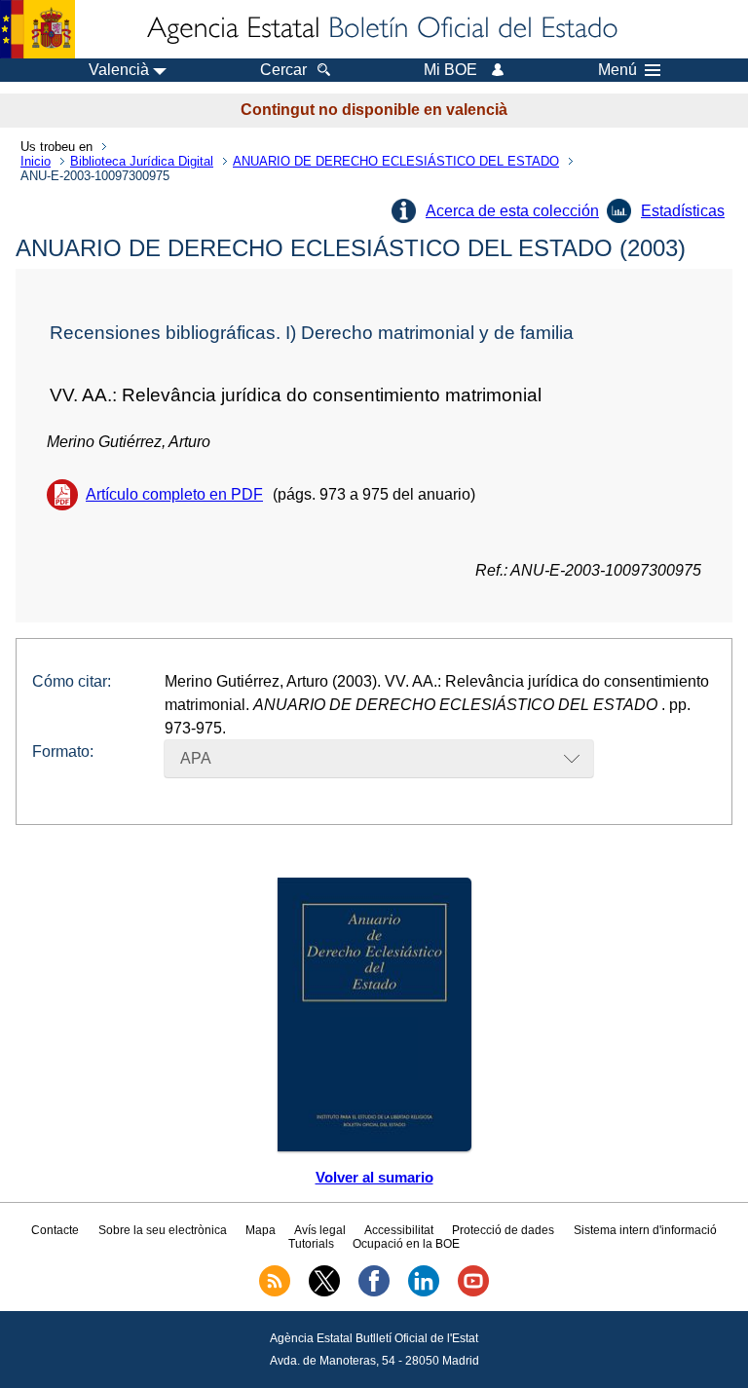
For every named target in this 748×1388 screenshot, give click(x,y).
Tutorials (311, 1244)
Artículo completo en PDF (174, 494)
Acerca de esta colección (512, 211)
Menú (617, 70)
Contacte (55, 1230)
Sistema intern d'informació (645, 1230)
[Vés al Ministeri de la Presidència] (37, 29)
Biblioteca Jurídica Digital (141, 161)
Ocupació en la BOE (406, 1244)
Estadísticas (683, 211)
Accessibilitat (398, 1230)
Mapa (260, 1230)
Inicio (35, 161)
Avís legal (320, 1230)
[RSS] (274, 1292)
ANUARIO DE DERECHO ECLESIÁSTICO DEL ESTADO (396, 161)
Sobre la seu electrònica (162, 1230)
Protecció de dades (503, 1230)
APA (195, 758)
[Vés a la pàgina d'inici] (380, 29)
